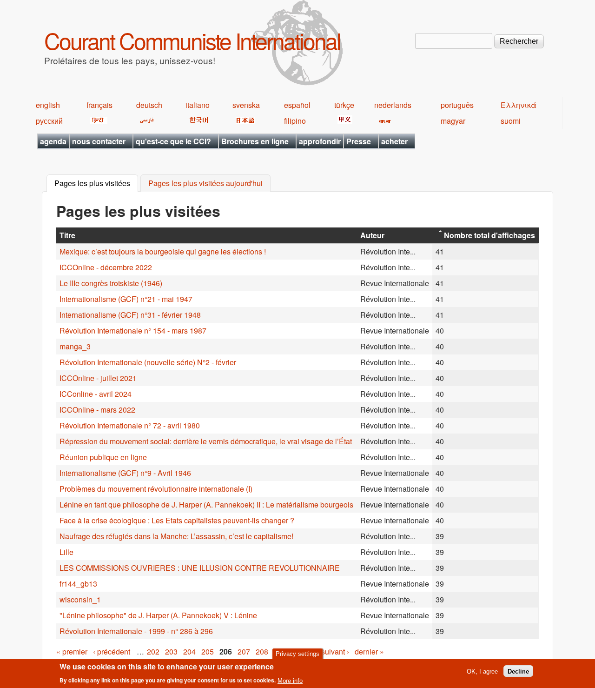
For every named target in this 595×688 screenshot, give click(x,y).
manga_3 (75, 346)
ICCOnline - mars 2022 (97, 409)
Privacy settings (297, 653)
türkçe (344, 105)
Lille (66, 552)
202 (153, 651)
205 (207, 651)
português (457, 105)
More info (290, 680)
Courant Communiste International (192, 40)
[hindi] (96, 120)
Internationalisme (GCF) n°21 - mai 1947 (126, 299)
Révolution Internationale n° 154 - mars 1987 (133, 330)
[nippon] (243, 120)
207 (244, 651)
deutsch (149, 105)
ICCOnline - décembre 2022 (106, 267)
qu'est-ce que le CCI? (173, 141)
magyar (453, 120)
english (48, 105)
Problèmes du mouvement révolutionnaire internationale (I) (156, 488)
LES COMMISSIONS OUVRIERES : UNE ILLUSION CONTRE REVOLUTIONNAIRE (200, 567)
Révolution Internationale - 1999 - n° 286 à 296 (136, 631)
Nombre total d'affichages (489, 235)
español (297, 105)
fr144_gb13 (78, 583)
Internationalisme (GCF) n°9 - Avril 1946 (125, 473)
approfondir (320, 141)
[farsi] (145, 120)
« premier (71, 651)
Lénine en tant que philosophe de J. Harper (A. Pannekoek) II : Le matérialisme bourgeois (206, 504)
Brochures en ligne (255, 141)
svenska (246, 105)
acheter (394, 141)
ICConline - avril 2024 (96, 393)
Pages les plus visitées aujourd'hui (205, 183)
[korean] (197, 120)
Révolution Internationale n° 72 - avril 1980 (130, 425)
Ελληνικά (518, 105)
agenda (53, 141)
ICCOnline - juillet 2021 (98, 378)
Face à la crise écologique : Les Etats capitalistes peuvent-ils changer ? (177, 520)
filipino (295, 120)
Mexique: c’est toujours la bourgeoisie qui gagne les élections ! (163, 251)
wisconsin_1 (80, 599)
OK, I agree (482, 671)
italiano (197, 105)
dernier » (369, 651)
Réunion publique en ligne (103, 457)
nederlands (392, 105)
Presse (358, 141)
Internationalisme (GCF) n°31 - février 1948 (130, 314)
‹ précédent (111, 651)
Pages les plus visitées (96, 183)
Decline (518, 671)
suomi (511, 120)
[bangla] (383, 120)
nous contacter (99, 141)
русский (49, 120)
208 (262, 651)
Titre (67, 235)
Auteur (372, 235)
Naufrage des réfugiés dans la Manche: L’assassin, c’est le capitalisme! (176, 536)
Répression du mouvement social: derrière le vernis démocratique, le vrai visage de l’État (206, 441)
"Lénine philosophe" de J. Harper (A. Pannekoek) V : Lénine (158, 615)
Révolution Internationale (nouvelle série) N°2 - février (148, 362)
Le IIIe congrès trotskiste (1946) (111, 283)
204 (189, 651)
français (99, 105)
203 (171, 651)
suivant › (335, 651)
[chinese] (343, 120)
